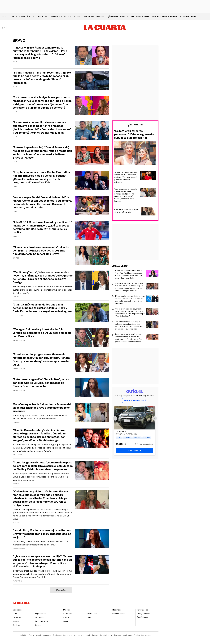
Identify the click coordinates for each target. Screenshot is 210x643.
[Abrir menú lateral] (4, 27)
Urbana (100, 16)
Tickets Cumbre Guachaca (164, 16)
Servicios (89, 16)
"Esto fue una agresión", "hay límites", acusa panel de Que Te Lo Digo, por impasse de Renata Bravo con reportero (41, 383)
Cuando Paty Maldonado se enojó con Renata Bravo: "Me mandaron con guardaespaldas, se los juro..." (40, 543)
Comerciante (142, 16)
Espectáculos (26, 16)
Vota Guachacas (188, 16)
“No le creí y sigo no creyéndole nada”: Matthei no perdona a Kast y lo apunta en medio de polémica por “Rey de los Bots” (130, 312)
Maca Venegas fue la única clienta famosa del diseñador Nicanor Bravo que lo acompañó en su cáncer (40, 417)
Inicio (5, 16)
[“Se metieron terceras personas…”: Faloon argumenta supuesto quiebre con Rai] (135, 153)
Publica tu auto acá (135, 400)
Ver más (61, 590)
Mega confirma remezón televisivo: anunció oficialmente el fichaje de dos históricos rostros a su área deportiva (130, 300)
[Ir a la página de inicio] (105, 27)
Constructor (127, 16)
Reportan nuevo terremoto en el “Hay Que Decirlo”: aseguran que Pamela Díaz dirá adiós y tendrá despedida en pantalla (128, 274)
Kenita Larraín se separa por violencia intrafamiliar (126, 210)
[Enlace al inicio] (135, 125)
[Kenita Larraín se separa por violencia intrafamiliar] (148, 211)
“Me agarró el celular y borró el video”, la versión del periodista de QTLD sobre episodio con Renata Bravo (42, 333)
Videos (67, 16)
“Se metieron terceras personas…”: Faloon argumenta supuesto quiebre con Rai (134, 134)
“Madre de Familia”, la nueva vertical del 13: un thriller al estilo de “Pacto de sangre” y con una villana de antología (125, 177)
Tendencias (55, 16)
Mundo (77, 16)
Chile (14, 16)
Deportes (42, 16)
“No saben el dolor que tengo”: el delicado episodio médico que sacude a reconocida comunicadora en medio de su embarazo (129, 325)
